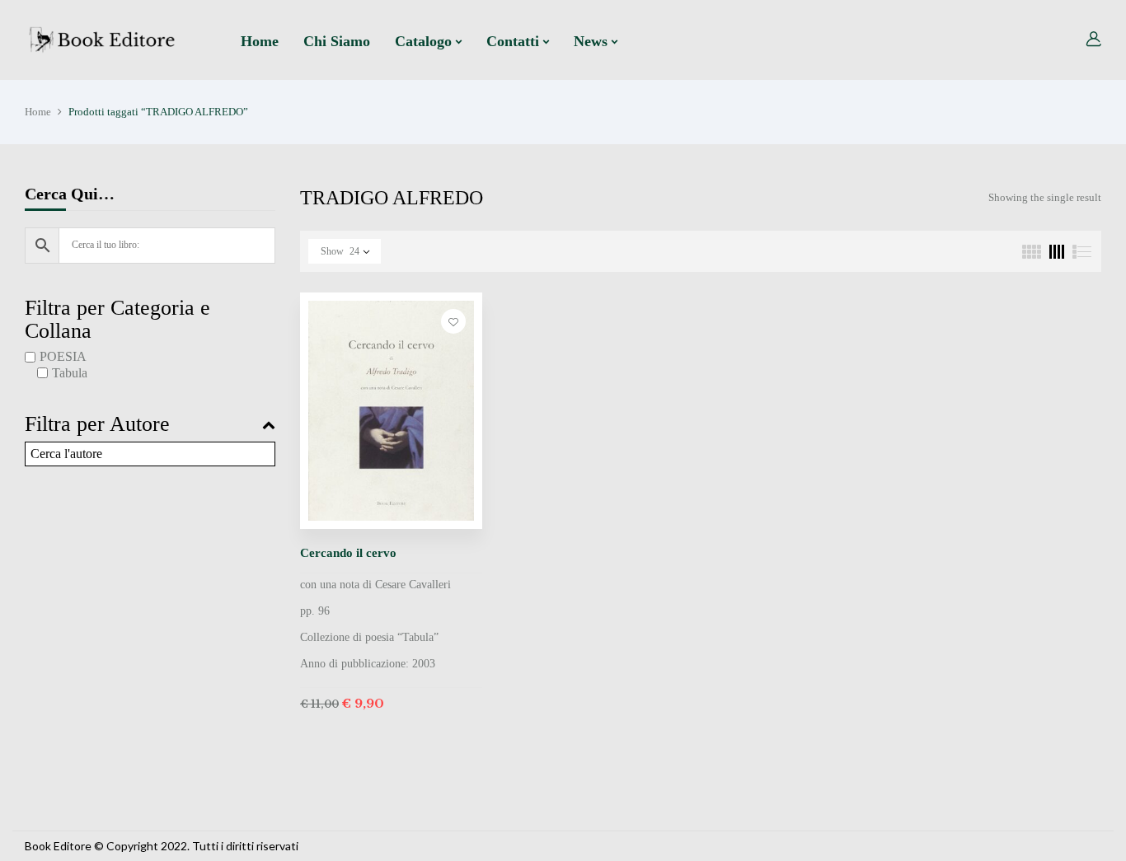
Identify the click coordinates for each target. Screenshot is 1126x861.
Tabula (69, 373)
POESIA (63, 356)
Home (38, 111)
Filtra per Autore (97, 424)
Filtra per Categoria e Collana (117, 320)
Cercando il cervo (348, 552)
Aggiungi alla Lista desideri (453, 321)
